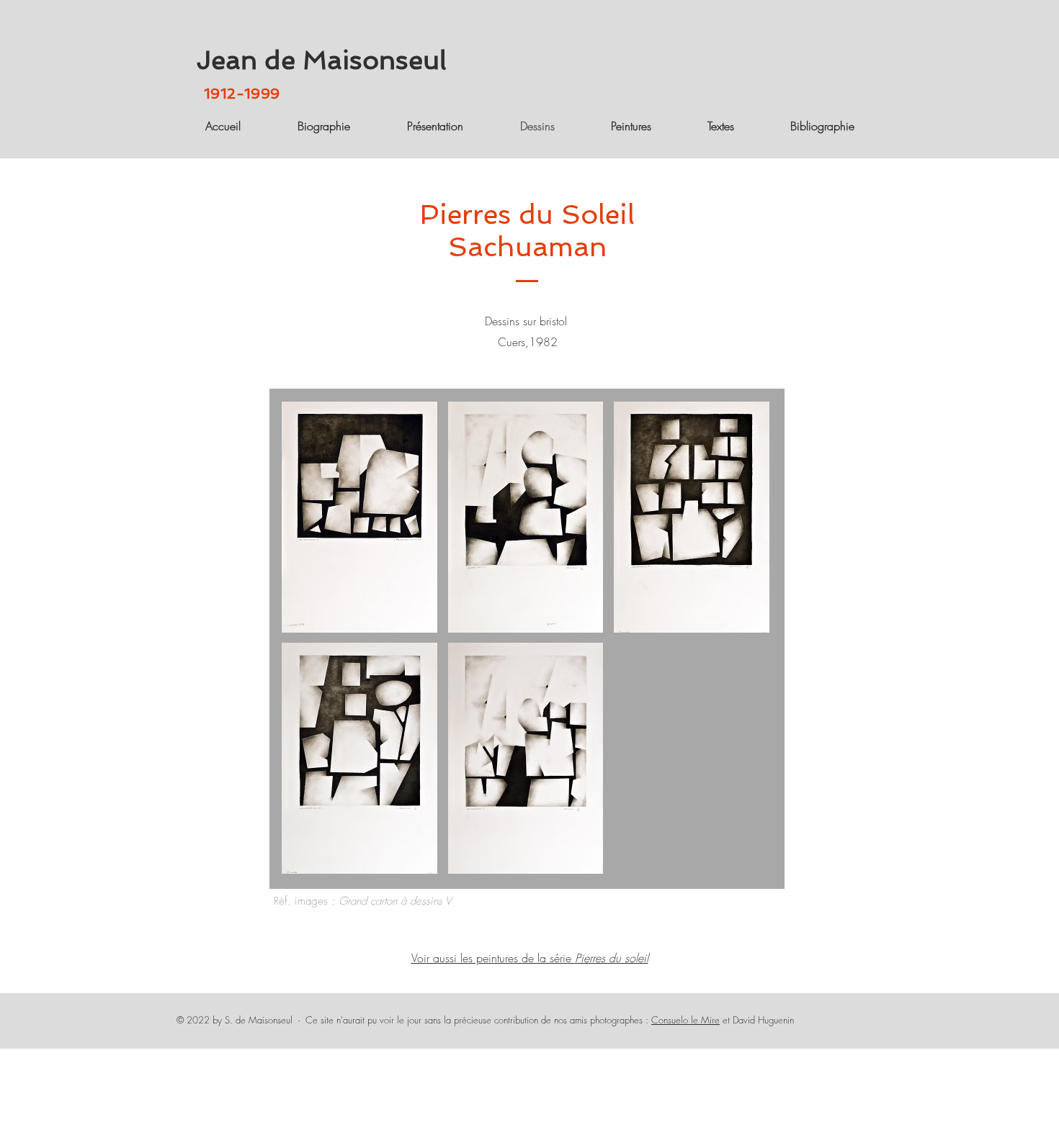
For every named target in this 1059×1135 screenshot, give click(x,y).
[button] (359, 517)
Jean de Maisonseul (321, 60)
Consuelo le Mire (685, 1019)
